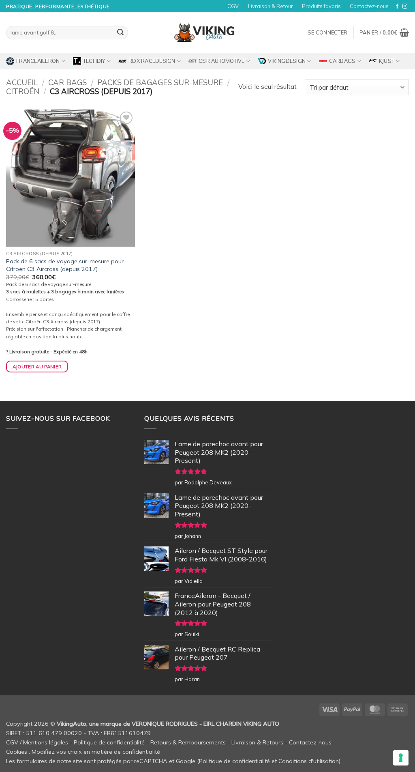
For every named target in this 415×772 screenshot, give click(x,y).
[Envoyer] (120, 33)
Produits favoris (321, 6)
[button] (327, 32)
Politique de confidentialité (109, 742)
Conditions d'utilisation (308, 761)
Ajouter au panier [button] (37, 366)
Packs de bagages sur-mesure (160, 82)
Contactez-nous (369, 6)
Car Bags (67, 82)
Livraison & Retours (257, 742)
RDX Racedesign (151, 61)
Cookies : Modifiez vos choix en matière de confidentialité (83, 751)
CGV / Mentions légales (37, 742)
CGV (233, 6)
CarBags (342, 61)
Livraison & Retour (270, 6)
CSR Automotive (222, 61)
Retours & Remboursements (188, 742)
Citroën (22, 91)
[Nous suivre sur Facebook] (397, 6)
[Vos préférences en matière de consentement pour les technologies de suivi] (401, 758)
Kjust (386, 61)
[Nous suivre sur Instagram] (404, 6)
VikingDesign (287, 61)
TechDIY (94, 61)
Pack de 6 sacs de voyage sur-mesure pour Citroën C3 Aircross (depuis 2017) (65, 265)
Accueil (22, 82)
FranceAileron (38, 61)
